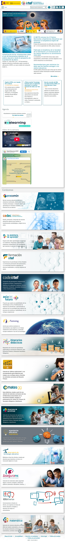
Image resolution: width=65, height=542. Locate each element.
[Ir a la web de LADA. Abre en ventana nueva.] (11, 236)
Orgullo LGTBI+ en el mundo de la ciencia (13, 82)
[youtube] (62, 7)
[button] (29, 31)
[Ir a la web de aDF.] (11, 298)
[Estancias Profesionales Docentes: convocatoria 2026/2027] (32, 22)
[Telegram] (54, 7)
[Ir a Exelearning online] (16, 123)
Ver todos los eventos (17, 115)
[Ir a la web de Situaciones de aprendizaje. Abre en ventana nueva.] (10, 410)
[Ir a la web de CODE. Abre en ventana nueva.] (11, 277)
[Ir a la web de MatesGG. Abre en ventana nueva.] (12, 387)
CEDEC (45, 86)
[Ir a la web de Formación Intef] (12, 256)
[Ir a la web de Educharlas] (9, 495)
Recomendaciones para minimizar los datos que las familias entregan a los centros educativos (46, 66)
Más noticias (54, 76)
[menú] (3, 7)
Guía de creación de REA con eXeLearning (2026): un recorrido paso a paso (52, 83)
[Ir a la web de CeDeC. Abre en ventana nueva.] (13, 215)
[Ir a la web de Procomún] (11, 196)
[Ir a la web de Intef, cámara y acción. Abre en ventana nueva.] (7, 364)
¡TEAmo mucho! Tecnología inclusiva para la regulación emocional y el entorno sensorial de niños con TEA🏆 (32, 85)
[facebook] (60, 7)
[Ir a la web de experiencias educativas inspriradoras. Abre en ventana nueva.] (11, 432)
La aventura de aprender (12, 85)
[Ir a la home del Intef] (33, 3)
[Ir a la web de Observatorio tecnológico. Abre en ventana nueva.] (11, 451)
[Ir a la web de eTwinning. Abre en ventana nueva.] (11, 321)
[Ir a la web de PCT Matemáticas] (13, 520)
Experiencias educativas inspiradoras (31, 90)
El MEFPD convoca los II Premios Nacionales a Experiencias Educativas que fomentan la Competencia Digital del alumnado (48, 39)
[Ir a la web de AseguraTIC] (11, 473)
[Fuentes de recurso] (49, 7)
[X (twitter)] (57, 7)
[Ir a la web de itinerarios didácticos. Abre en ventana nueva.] (13, 341)
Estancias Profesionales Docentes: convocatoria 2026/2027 (40, 14)
